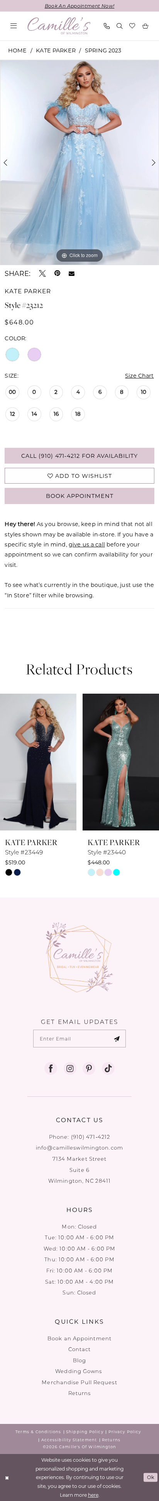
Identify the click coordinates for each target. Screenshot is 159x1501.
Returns (79, 1393)
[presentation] (38, 762)
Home (17, 50)
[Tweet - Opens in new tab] (42, 273)
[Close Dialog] (7, 1478)
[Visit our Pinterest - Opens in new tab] (89, 1068)
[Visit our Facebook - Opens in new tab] (50, 1068)
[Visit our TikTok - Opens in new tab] (108, 1068)
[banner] (59, 25)
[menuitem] (13, 26)
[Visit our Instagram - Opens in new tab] (70, 1068)
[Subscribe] (116, 1038)
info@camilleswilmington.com (79, 1147)
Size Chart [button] (139, 375)
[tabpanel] (79, 162)
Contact (79, 1349)
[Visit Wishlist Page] (132, 26)
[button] (13, 26)
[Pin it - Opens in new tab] (57, 273)
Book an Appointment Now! (80, 6)
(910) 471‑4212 (90, 1136)
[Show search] (119, 26)
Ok (150, 1477)
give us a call (87, 544)
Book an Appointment (79, 1338)
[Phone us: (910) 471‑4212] (106, 26)
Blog (79, 1360)
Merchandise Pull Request (79, 1382)
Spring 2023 (103, 50)
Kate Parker (56, 50)
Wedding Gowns (79, 1371)
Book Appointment (79, 495)
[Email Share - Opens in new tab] (71, 274)
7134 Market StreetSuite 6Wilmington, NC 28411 (79, 1169)
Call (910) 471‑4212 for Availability (79, 455)
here (93, 1495)
